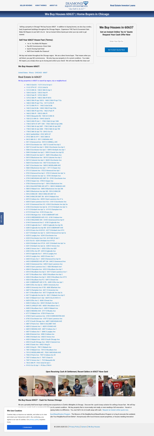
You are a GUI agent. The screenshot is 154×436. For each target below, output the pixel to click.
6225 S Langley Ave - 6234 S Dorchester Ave (41, 235)
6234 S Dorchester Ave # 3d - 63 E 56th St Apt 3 (42, 238)
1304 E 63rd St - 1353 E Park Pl (37, 93)
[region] (27, 419)
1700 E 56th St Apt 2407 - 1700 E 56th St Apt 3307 (43, 126)
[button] (37, 386)
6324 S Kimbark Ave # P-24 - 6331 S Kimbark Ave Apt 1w (45, 243)
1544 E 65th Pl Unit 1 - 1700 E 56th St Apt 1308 (42, 121)
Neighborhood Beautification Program (57, 414)
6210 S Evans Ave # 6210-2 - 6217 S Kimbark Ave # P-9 (45, 230)
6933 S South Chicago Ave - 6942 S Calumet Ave (43, 342)
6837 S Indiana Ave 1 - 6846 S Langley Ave (40, 332)
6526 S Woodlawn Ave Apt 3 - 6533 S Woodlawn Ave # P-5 (46, 277)
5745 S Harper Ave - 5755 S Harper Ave (39, 181)
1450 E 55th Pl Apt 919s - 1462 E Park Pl (40, 111)
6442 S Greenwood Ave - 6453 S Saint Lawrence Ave (44, 264)
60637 (45, 73)
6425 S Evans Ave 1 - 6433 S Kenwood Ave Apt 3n (43, 259)
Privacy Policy (74, 427)
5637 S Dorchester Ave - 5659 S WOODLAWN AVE (43, 165)
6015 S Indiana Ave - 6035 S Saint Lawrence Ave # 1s (44, 199)
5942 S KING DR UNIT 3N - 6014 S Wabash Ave (42, 197)
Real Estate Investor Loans (122, 5)
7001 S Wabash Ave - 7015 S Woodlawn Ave (41, 350)
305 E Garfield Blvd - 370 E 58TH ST (38, 134)
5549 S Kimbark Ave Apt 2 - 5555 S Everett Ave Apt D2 (45, 152)
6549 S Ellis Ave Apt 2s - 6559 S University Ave (42, 285)
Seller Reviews (26, 5)
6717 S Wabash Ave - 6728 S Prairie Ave (40, 313)
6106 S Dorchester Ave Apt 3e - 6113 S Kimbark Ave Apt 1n (46, 207)
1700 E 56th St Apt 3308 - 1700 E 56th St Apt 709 (43, 129)
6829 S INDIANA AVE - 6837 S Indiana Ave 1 (41, 329)
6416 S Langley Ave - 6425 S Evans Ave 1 (40, 256)
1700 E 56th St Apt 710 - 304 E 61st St (39, 132)
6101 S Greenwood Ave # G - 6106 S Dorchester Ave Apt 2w (47, 204)
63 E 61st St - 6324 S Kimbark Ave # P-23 (40, 241)
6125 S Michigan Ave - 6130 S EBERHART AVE (42, 215)
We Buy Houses (94, 427)
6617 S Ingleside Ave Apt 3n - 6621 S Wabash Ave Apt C (45, 295)
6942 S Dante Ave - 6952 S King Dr (38, 345)
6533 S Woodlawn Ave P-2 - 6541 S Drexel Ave (42, 280)
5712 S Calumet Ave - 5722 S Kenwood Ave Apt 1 (43, 171)
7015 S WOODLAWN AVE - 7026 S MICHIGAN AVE (43, 352)
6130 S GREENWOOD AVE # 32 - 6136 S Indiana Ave (44, 217)
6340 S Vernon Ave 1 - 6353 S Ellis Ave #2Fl (41, 248)
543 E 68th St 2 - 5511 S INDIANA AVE (39, 139)
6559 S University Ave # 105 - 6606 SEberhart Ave (43, 287)
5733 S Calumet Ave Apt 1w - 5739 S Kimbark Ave (43, 176)
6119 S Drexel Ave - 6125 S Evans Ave (39, 212)
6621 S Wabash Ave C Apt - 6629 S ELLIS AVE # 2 (43, 298)
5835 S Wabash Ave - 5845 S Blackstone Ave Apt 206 (44, 189)
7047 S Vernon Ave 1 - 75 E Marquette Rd (40, 360)
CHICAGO (38, 73)
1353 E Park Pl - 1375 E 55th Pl (36, 95)
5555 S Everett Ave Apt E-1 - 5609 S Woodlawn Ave (43, 155)
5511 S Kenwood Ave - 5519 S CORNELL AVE (41, 142)
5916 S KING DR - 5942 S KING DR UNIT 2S (41, 194)
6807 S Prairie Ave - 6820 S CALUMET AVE (41, 324)
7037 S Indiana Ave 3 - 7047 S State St (39, 358)
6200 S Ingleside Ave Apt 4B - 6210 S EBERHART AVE (44, 228)
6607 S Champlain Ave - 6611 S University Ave (42, 290)
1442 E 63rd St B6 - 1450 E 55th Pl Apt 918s (41, 108)
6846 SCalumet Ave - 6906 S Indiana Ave (40, 334)
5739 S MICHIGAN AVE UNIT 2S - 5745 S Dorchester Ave (46, 178)
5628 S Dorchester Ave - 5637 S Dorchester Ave (42, 163)
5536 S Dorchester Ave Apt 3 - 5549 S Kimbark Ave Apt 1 (45, 150)
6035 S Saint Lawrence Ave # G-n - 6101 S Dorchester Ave (46, 202)
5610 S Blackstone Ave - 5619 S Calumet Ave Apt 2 (44, 157)
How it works (41, 5)
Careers (84, 427)
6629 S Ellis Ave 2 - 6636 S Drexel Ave (39, 300)
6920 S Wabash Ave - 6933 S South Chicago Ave (43, 339)
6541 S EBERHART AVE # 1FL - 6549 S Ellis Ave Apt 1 (44, 282)
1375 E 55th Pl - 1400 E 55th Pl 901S (38, 98)
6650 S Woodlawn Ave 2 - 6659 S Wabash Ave (42, 308)
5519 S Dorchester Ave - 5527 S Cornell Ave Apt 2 (43, 145)
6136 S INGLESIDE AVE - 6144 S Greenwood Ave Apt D (45, 220)
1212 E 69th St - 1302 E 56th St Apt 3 (39, 90)
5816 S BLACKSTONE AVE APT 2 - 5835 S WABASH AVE (45, 186)
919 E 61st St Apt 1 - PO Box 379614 (38, 365)
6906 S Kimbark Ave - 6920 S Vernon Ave (40, 337)
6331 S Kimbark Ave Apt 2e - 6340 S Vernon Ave (43, 246)
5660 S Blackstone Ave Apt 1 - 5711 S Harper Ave (43, 168)
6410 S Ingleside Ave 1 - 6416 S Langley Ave (41, 254)
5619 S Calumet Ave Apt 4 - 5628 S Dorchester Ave (43, 160)
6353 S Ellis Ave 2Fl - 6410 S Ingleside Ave (41, 251)
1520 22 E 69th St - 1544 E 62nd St (38, 119)
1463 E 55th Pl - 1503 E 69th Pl (36, 113)
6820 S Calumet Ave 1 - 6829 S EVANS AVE (41, 326)
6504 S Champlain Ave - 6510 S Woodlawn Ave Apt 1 (44, 269)
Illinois (31, 73)
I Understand (27, 427)
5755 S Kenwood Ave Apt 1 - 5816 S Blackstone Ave (44, 184)
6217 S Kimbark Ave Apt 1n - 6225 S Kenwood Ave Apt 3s (46, 233)
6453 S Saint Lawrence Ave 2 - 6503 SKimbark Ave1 (44, 267)
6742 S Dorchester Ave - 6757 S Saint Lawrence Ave (44, 319)
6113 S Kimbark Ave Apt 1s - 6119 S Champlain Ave (44, 209)
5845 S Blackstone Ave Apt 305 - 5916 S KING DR (43, 191)
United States (23, 73)
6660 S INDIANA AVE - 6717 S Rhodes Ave (41, 311)
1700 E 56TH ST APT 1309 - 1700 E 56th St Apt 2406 (44, 124)
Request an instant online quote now (115, 410)
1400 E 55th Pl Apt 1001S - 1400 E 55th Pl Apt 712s (43, 100)
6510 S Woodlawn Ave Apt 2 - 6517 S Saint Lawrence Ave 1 (46, 272)
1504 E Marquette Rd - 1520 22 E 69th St (40, 116)
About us (53, 5)
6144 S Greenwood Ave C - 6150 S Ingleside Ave (43, 222)
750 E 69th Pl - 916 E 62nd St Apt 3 (38, 363)
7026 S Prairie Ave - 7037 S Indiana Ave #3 (41, 355)
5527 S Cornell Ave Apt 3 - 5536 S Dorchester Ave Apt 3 (45, 147)
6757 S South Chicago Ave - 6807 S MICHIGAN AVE (44, 321)
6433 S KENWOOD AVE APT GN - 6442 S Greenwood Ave (46, 261)
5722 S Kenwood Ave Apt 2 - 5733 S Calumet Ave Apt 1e (45, 173)
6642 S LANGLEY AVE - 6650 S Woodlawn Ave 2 (43, 306)
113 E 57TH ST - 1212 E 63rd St (37, 87)
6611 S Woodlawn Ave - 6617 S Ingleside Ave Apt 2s (44, 293)
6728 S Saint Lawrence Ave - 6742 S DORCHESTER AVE (45, 316)
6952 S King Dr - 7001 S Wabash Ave (38, 347)
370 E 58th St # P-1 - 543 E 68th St (38, 137)
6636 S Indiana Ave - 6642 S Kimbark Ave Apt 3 (42, 303)
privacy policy (34, 419)
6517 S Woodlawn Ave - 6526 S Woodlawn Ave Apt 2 (44, 274)
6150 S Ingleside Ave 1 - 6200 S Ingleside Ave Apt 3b (44, 225)
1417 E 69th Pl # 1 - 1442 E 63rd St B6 (39, 106)
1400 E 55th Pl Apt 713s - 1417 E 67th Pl (40, 103)
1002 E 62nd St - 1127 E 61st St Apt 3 (39, 85)
